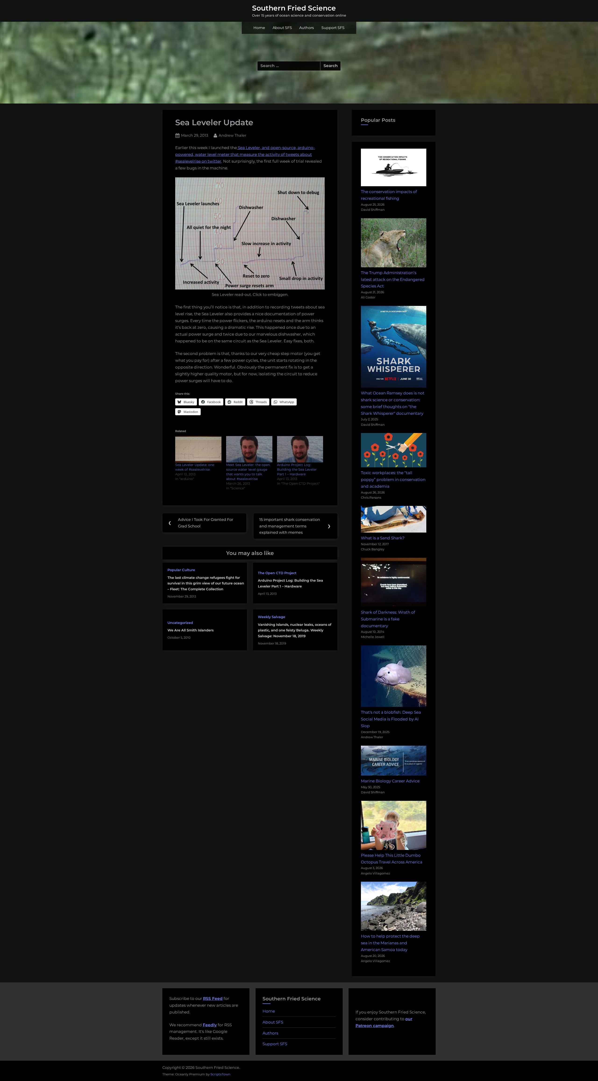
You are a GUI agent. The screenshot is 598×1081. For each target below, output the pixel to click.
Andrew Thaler (232, 135)
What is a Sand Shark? (383, 538)
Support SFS (333, 27)
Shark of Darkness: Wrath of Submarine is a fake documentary (388, 619)
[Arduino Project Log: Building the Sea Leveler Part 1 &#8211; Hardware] (300, 449)
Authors (306, 27)
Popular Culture (181, 570)
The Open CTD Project (277, 573)
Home (259, 27)
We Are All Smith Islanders (190, 630)
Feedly (210, 1025)
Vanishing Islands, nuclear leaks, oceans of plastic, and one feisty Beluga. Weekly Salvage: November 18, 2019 (294, 630)
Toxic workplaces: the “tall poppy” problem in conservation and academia (393, 479)
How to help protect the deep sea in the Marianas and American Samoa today (390, 943)
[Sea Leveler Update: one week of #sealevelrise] (198, 449)
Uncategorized (180, 623)
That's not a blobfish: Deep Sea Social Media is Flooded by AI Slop (391, 719)
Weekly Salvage (271, 617)
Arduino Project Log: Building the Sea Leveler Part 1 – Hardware (297, 469)
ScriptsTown (220, 1074)
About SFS (282, 27)
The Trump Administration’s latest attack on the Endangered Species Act (393, 279)
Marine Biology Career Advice (390, 781)
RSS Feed (213, 998)
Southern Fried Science (294, 8)
